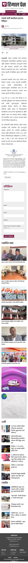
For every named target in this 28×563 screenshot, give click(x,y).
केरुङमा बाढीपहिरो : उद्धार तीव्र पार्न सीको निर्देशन (18, 522)
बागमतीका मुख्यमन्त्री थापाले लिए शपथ (10, 363)
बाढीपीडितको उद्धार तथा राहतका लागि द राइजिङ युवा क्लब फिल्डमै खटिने (17, 489)
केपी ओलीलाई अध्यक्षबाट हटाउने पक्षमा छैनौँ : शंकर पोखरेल (13, 343)
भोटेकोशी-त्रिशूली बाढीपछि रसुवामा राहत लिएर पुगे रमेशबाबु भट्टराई (18, 475)
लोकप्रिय (4, 483)
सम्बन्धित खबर (7, 243)
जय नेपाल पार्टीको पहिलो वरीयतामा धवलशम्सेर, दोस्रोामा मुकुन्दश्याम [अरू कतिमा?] (18, 429)
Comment (6, 190)
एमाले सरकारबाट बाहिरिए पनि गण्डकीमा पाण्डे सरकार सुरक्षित (12, 322)
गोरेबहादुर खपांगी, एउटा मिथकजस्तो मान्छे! (17, 505)
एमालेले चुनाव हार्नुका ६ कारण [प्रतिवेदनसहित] (12, 302)
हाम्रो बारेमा (16, 557)
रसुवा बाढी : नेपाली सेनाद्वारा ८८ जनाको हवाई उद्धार (18, 496)
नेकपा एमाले (7, 177)
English (24, 14)
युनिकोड (21, 11)
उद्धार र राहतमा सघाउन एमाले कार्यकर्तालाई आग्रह (13, 262)
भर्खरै (19, 14)
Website (6, 220)
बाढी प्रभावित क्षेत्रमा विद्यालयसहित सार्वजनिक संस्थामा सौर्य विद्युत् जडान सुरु (18, 439)
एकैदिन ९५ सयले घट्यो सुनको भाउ (17, 466)
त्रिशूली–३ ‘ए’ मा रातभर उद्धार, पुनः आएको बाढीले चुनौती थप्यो (17, 448)
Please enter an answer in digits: (12, 226)
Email (5, 213)
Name (5, 205)
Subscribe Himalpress (11, 11)
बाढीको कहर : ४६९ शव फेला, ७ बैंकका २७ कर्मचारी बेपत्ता (18, 515)
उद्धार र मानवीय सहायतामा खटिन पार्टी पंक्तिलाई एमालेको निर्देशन (12, 282)
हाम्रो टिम (9, 557)
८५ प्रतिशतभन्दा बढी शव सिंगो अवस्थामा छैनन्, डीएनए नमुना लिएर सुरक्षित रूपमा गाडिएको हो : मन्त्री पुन (18, 458)
